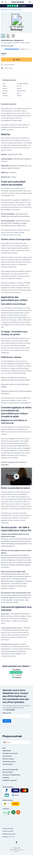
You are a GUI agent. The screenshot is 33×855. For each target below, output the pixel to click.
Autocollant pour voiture (15, 9)
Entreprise (5, 836)
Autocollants (4, 9)
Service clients (8, 764)
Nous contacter (8, 772)
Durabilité (6, 777)
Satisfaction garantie (10, 780)
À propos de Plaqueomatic (11, 775)
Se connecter (7, 756)
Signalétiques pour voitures (10, 644)
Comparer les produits (10, 753)
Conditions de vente (8, 831)
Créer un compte (8, 759)
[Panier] (30, 2)
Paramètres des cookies (9, 834)
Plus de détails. (10, 709)
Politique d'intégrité (8, 828)
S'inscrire (7, 721)
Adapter (17, 59)
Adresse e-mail (7, 713)
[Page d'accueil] (16, 736)
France (8, 742)
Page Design (7, 750)
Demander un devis (9, 761)
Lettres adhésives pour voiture (11, 628)
